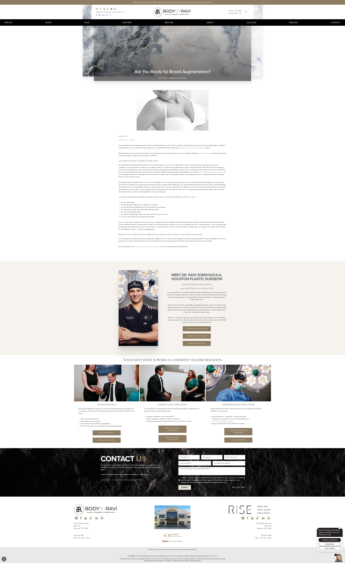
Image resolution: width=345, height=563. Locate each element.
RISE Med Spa (103, 15)
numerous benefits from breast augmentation (192, 148)
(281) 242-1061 (235, 11)
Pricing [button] (293, 22)
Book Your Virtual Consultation (172, 438)
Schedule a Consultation (196, 336)
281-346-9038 (214, 556)
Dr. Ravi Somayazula (204, 153)
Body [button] (49, 22)
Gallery (252, 22)
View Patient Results (107, 432)
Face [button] (87, 22)
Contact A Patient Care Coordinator (238, 431)
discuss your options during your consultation (147, 246)
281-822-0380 (266, 535)
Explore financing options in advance (222, 421)
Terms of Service (158, 549)
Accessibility (175, 549)
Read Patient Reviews (197, 343)
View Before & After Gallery (197, 328)
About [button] (210, 22)
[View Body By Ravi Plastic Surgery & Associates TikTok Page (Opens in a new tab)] (91, 519)
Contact (336, 22)
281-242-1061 (238, 487)
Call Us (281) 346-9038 (238, 440)
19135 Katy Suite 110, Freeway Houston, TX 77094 (126, 480)
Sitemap (150, 549)
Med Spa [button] (169, 22)
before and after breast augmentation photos (211, 172)
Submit (184, 487)
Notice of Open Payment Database (188, 549)
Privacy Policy (167, 549)
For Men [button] (127, 22)
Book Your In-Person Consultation (172, 429)
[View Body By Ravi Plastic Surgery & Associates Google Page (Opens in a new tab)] (102, 519)
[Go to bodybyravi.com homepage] (172, 12)
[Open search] (246, 12)
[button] (4, 559)
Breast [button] (8, 22)
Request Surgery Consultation (110, 12)
